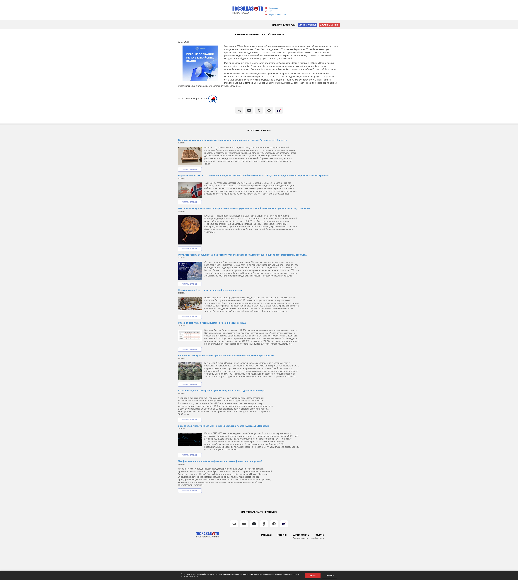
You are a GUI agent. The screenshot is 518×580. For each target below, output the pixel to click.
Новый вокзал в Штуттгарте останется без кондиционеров (210, 290)
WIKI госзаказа (301, 535)
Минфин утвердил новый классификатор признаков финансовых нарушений (220, 461)
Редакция (266, 535)
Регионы (282, 535)
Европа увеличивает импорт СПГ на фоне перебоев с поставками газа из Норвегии (223, 426)
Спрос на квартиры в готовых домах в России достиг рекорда (212, 323)
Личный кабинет (307, 25)
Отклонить (329, 575)
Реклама (319, 535)
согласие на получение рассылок (228, 574)
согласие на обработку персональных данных (262, 574)
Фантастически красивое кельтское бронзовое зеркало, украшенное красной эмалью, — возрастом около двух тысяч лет (244, 208)
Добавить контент (329, 25)
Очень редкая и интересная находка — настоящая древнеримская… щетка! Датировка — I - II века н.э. (232, 140)
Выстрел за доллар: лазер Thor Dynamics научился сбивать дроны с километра (221, 390)
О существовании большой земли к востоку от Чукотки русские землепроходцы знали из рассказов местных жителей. (242, 255)
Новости (277, 25)
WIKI (293, 25)
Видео (286, 25)
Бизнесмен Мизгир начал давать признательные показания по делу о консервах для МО (226, 355)
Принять (313, 575)
